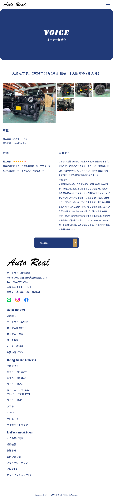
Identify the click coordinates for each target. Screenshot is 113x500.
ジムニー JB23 (14, 400)
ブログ (10, 468)
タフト (10, 406)
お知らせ (11, 450)
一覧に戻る (43, 242)
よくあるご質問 (15, 438)
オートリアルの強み (17, 321)
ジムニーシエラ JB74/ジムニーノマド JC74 (18, 392)
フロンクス (13, 366)
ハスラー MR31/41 (17, 378)
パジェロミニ (14, 418)
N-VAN (10, 412)
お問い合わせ (14, 456)
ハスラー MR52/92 (17, 372)
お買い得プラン (15, 352)
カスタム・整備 (15, 334)
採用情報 (11, 444)
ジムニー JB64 (14, 384)
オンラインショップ (18, 475)
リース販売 (12, 340)
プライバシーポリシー (18, 462)
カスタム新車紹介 (16, 328)
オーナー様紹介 (15, 346)
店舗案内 (11, 315)
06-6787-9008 (20, 282)
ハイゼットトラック (17, 424)
